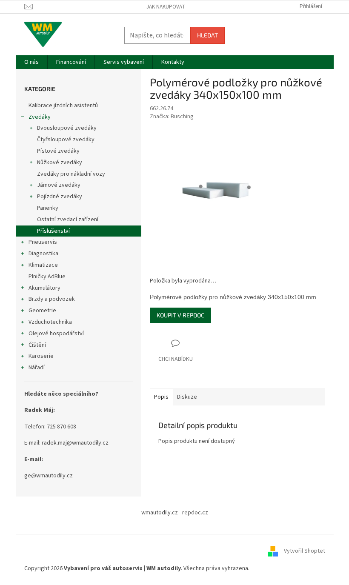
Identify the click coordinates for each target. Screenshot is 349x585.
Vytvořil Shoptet (304, 551)
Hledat (207, 35)
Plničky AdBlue (47, 276)
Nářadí (37, 367)
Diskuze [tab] (187, 397)
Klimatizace (43, 265)
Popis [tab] (161, 397)
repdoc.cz (195, 512)
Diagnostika (43, 253)
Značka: (172, 116)
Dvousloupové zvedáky (67, 128)
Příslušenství (53, 231)
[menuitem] (31, 62)
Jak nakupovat (165, 7)
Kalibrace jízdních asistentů (63, 105)
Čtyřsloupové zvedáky (65, 139)
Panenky (47, 208)
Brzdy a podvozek (52, 299)
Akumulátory (44, 288)
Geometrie (42, 310)
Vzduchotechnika (50, 322)
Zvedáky (40, 117)
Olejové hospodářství (56, 333)
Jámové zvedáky (58, 185)
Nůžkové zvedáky (59, 162)
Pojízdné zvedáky (59, 196)
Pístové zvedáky (58, 151)
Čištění (37, 345)
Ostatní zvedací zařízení (67, 219)
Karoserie (41, 356)
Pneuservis (43, 242)
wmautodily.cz (159, 512)
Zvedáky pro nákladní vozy (71, 174)
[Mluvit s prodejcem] (175, 351)
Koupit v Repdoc (180, 315)
